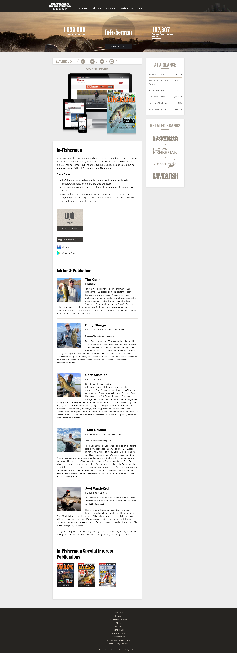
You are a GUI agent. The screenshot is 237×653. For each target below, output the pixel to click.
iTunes (65, 247)
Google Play (68, 253)
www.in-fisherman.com (97, 69)
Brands (109, 8)
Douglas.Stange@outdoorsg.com (99, 336)
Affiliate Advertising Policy (118, 640)
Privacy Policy (118, 633)
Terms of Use (118, 630)
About (96, 8)
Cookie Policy (118, 637)
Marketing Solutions (130, 8)
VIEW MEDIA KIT (118, 47)
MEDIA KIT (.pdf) (69, 228)
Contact (118, 616)
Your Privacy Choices (118, 644)
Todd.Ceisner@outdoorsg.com (98, 441)
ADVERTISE (62, 61)
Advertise (82, 8)
